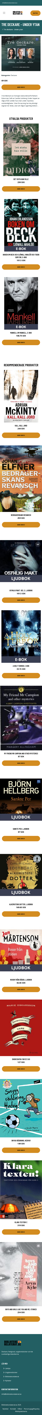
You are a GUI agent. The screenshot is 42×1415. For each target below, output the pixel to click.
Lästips (7, 1368)
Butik (35, 13)
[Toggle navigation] (4, 13)
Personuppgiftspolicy (32, 1409)
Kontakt (13, 1409)
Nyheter (8, 1381)
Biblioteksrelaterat (12, 1376)
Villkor (20, 1409)
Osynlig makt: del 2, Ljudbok (21, 590)
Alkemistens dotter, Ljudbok (21, 904)
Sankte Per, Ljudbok (21, 829)
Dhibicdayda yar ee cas (21, 1059)
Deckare (14, 75)
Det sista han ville (21, 179)
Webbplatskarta (21, 1411)
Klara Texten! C (21, 1222)
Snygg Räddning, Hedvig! (21, 1140)
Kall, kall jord (21, 425)
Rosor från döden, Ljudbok (21, 979)
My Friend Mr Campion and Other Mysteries (21, 753)
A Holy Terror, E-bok (21, 666)
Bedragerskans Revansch (21, 515)
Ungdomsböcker (11, 1372)
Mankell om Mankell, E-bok (21, 332)
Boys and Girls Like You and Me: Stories (21, 1309)
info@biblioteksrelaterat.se (9, 3)
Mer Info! (21, 87)
